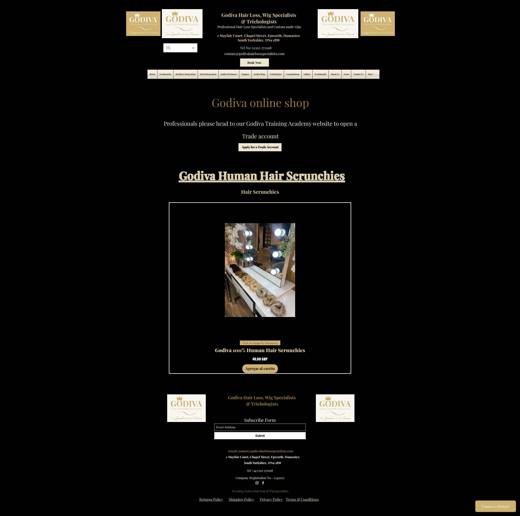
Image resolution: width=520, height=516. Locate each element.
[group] (260, 288)
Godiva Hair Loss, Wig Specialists (262, 397)
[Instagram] (257, 483)
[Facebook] (263, 483)
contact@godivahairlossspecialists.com (254, 53)
